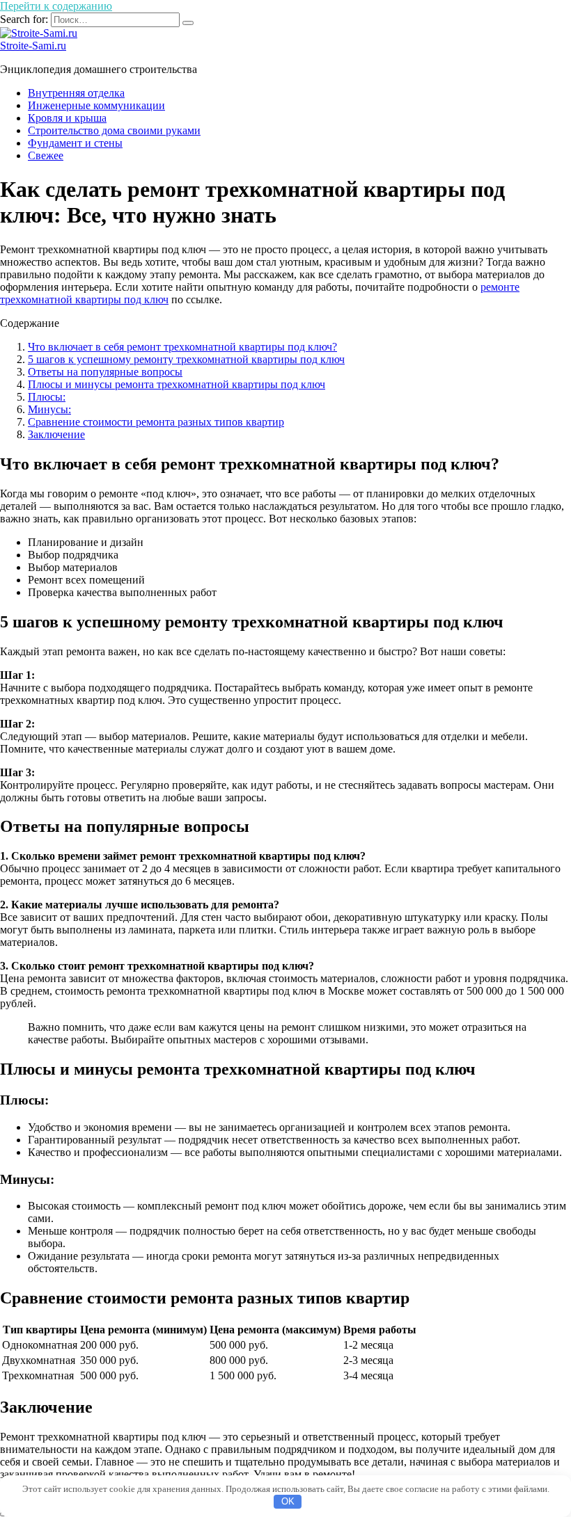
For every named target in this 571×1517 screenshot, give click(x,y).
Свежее (45, 155)
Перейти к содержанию (56, 6)
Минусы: (49, 409)
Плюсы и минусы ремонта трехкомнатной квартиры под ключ (176, 384)
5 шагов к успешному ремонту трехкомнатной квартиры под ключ (186, 359)
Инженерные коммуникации (96, 105)
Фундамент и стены (75, 143)
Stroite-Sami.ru (33, 45)
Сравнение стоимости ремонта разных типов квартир (156, 422)
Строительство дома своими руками (114, 130)
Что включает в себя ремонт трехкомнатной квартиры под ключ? (182, 347)
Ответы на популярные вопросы (105, 372)
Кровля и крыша (67, 118)
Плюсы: (46, 397)
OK (288, 1501)
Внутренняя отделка (76, 93)
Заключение (56, 434)
